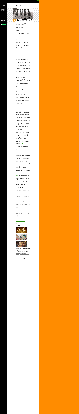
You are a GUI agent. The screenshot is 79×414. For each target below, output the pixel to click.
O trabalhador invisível (22, 23)
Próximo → (24, 258)
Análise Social (17, 253)
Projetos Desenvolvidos (3, 19)
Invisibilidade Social (27, 254)
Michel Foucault (21, 143)
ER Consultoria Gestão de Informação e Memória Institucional (8, 0)
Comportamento (17, 254)
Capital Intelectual (25, 253)
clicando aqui (17, 164)
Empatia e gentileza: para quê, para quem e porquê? (21, 221)
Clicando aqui (17, 35)
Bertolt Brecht (21, 253)
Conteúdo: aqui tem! (3, 20)
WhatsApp (4, 24)
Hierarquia (23, 254)
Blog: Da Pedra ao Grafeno (3, 21)
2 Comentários (22, 24)
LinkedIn (17, 224)
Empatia (21, 254)
